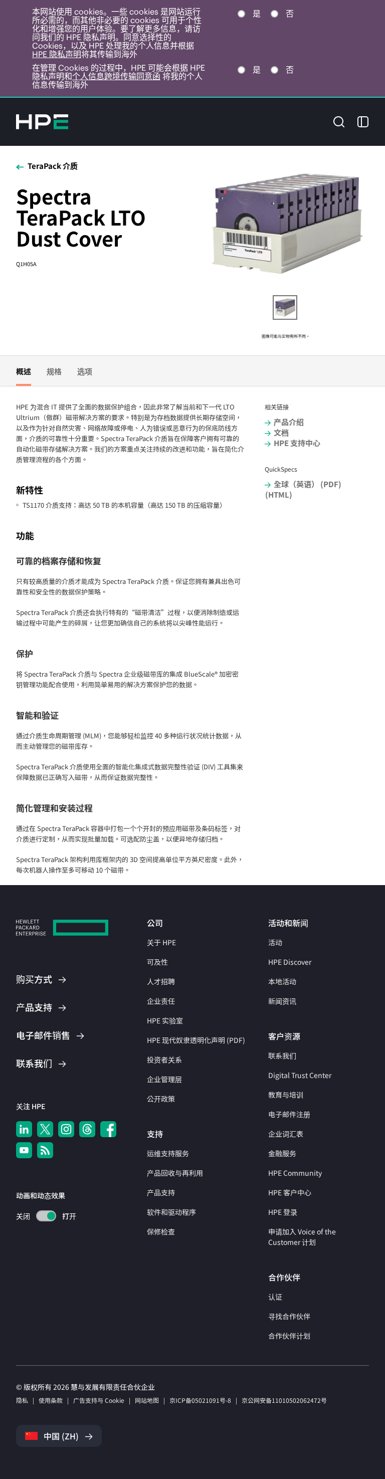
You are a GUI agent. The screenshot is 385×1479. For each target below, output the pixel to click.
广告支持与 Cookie (98, 1400)
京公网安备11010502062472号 (284, 1400)
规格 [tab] (54, 371)
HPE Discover (289, 962)
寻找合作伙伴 (289, 1316)
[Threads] (87, 1129)
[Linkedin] (24, 1129)
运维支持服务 (168, 1153)
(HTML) (278, 494)
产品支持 (161, 1192)
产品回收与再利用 (175, 1173)
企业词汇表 (285, 1134)
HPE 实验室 (165, 1020)
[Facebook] (108, 1129)
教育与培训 (285, 1095)
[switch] (40, 1216)
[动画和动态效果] (46, 1215)
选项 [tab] (84, 371)
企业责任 (161, 1001)
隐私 (22, 1400)
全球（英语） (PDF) (307, 484)
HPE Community (295, 1173)
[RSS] (45, 1150)
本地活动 (282, 981)
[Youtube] (24, 1150)
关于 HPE (161, 942)
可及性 (157, 962)
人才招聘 (161, 981)
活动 (275, 942)
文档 (281, 432)
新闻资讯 (282, 1001)
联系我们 (282, 1055)
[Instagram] (66, 1129)
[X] (45, 1129)
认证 (275, 1297)
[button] (339, 121)
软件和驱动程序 (171, 1212)
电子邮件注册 (289, 1114)
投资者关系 (164, 1059)
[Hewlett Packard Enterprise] (42, 121)
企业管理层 (164, 1079)
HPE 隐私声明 (56, 54)
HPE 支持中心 (297, 443)
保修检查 (161, 1231)
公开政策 (161, 1099)
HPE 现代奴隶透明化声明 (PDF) (196, 1040)
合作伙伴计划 (289, 1336)
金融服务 (282, 1153)
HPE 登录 (282, 1212)
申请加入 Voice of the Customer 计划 (302, 1236)
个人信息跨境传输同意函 (116, 76)
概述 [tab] (23, 371)
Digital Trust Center (299, 1075)
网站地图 (147, 1400)
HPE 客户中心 (289, 1192)
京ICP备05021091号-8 (200, 1400)
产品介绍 (289, 422)
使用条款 (51, 1400)
